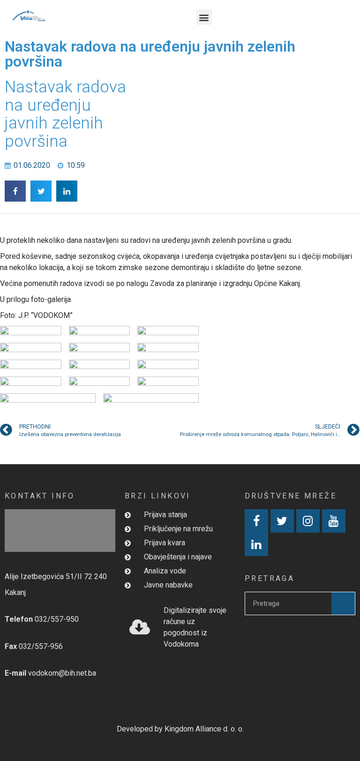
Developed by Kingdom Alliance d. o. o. (180, 728)
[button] (204, 17)
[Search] (343, 603)
